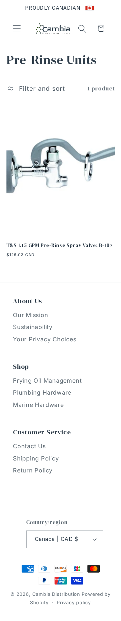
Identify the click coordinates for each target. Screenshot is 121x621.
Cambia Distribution (56, 594)
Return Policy (33, 470)
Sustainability (33, 326)
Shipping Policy (36, 458)
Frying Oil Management (47, 380)
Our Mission (30, 314)
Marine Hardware (38, 404)
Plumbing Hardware (42, 392)
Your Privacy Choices (44, 339)
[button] (16, 28)
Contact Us (29, 446)
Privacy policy (74, 602)
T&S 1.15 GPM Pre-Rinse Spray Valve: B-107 (59, 245)
